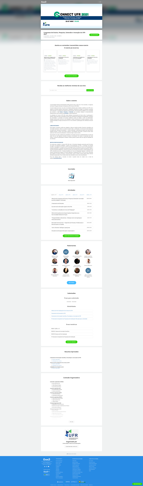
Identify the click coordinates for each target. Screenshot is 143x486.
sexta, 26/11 (82, 194)
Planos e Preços (91, 466)
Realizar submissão (71, 341)
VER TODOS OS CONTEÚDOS (71, 75)
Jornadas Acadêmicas (59, 472)
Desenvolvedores (92, 469)
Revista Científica (75, 462)
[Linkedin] (44, 466)
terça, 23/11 (61, 194)
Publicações (74, 460)
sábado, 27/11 (89, 194)
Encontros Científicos (59, 476)
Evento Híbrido (58, 465)
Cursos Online (58, 473)
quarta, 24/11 (68, 194)
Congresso (57, 466)
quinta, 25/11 (75, 194)
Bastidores (91, 484)
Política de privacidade (84, 484)
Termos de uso (66, 484)
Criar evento (91, 460)
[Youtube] (48, 466)
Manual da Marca (60, 484)
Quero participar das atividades (71, 235)
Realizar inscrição (94, 34)
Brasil (47, 474)
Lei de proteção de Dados (75, 484)
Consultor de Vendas (92, 465)
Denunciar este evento (72, 453)
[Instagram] (46, 466)
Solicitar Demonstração (93, 463)
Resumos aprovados (56, 359)
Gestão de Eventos (75, 466)
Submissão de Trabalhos (76, 469)
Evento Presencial (59, 462)
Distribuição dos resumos (57, 360)
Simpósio (57, 467)
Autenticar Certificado (92, 467)
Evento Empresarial (59, 460)
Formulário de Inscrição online (77, 472)
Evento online (58, 463)
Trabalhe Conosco (53, 484)
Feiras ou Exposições (59, 477)
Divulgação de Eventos (76, 463)
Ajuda (90, 470)
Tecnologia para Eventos (76, 470)
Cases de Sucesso (92, 462)
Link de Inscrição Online (76, 473)
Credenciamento (75, 477)
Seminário (57, 469)
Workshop (57, 470)
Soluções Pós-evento (75, 467)
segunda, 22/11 (54, 194)
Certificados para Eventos (76, 476)
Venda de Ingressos (75, 465)
